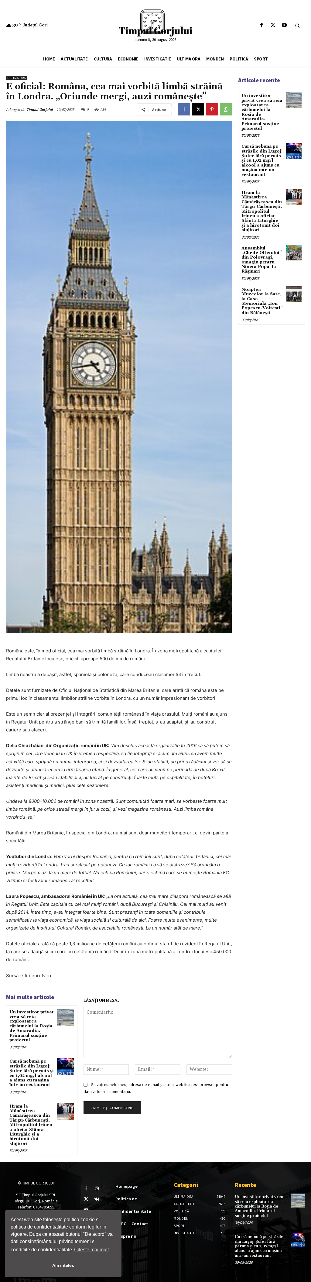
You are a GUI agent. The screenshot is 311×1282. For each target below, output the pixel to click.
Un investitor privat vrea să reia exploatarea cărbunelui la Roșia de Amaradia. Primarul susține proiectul (31, 1026)
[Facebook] (262, 25)
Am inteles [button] (63, 1265)
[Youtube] (284, 25)
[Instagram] (97, 1188)
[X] (273, 25)
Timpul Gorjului (39, 109)
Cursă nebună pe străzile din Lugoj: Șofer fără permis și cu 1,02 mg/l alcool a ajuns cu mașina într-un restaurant (31, 1073)
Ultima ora (16, 78)
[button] (297, 25)
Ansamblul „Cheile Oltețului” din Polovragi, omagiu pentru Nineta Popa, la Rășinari (261, 260)
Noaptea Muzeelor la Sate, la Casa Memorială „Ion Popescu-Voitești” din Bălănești (262, 301)
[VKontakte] (97, 1199)
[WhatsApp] (226, 109)
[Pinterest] (212, 109)
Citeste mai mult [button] (91, 1249)
